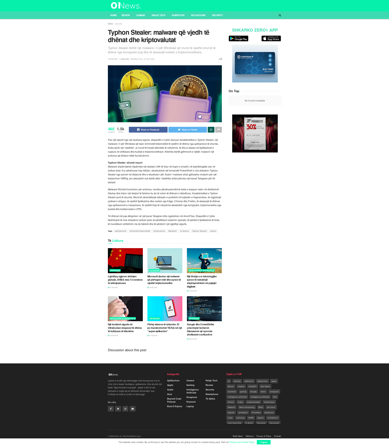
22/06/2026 (192, 290)
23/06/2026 (153, 287)
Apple (170, 384)
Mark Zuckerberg (247, 407)
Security (217, 15)
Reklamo (249, 436)
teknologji (261, 423)
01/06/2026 (153, 335)
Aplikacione (198, 15)
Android (237, 381)
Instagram (274, 391)
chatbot (241, 386)
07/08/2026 (113, 287)
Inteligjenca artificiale (237, 397)
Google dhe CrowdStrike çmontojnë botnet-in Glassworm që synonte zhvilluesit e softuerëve (200, 329)
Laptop (190, 406)
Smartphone (212, 394)
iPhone (231, 402)
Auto (169, 394)
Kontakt (277, 436)
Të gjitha (210, 398)
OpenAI (231, 412)
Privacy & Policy (263, 436)
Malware (173, 231)
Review (126, 15)
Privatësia (256, 412)
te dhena (184, 231)
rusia (230, 417)
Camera (190, 380)
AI (229, 381)
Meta (261, 407)
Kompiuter (178, 15)
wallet (213, 231)
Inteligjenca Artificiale (201, 270)
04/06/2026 (113, 335)
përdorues (269, 412)
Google (253, 391)
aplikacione (120, 231)
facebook (232, 391)
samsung (240, 417)
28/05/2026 (192, 339)
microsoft (271, 407)
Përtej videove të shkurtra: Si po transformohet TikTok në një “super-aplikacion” (164, 328)
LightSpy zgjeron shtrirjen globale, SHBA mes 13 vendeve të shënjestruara (125, 280)
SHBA (250, 417)
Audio (170, 389)
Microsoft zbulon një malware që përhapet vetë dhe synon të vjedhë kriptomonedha (164, 280)
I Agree (264, 442)
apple (274, 381)
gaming (243, 391)
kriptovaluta (159, 231)
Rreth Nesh (238, 436)
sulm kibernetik (234, 423)
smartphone (273, 417)
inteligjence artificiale (260, 397)
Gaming (140, 15)
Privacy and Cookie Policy (241, 442)
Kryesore (115, 270)
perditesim (243, 412)
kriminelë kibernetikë (140, 231)
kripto (240, 402)
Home (113, 15)
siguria (260, 417)
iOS (275, 397)
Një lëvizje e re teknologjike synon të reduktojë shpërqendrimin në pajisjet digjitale (202, 281)
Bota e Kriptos (174, 406)
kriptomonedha (253, 402)
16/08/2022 (113, 58)
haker (263, 391)
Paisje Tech (158, 15)
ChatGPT (253, 386)
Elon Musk (265, 386)
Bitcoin (231, 386)
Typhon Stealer (199, 231)
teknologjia (274, 423)
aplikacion (249, 381)
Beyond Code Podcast (174, 400)
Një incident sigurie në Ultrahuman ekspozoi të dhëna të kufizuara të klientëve (125, 328)
